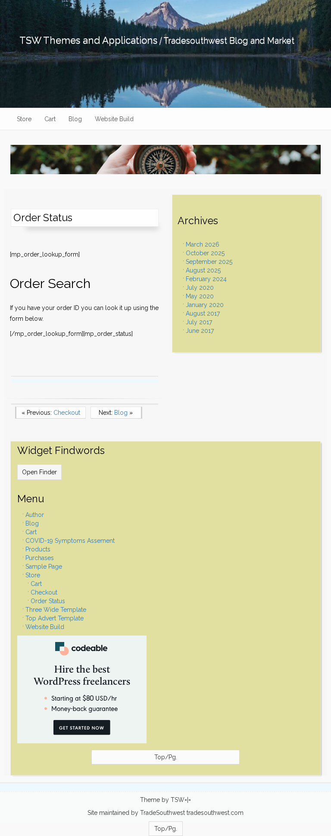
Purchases (39, 557)
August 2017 (203, 313)
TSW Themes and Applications (88, 40)
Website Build (114, 119)
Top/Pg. (165, 757)
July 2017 (199, 322)
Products (37, 549)
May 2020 (200, 296)
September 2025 (209, 261)
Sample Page (43, 566)
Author (34, 514)
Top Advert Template (54, 618)
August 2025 (203, 270)
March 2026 (202, 244)
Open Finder (39, 472)
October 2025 (205, 253)
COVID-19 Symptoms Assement (70, 540)
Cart (50, 119)
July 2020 (200, 287)
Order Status (48, 601)
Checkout (44, 592)
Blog (75, 119)
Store (24, 119)
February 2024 (206, 279)
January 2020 (205, 304)
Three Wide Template (55, 609)
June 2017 (200, 330)
